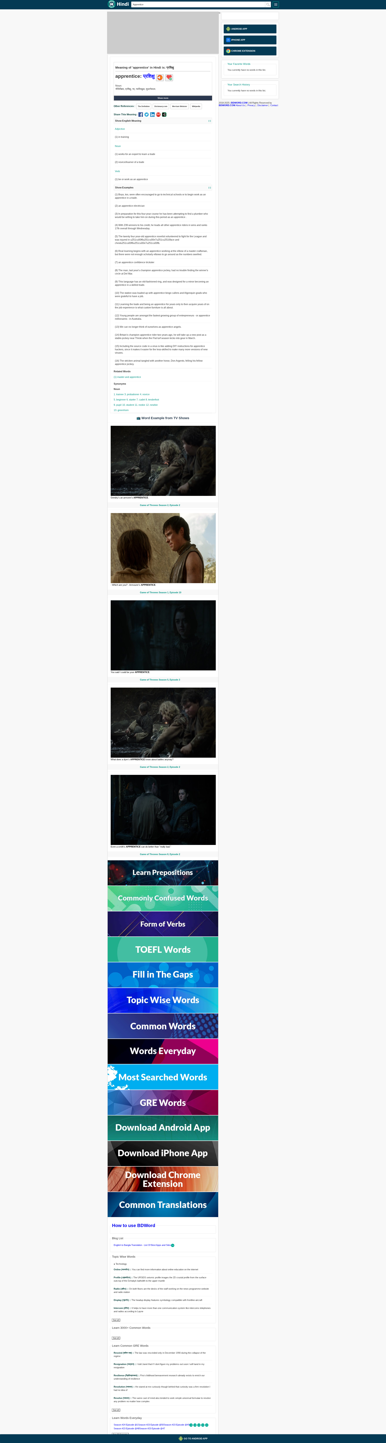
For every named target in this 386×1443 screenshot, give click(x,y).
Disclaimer (262, 105)
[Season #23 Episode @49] (199, 1426)
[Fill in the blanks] (163, 986)
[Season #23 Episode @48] (203, 1426)
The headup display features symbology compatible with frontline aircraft (158, 1300)
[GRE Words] (163, 1114)
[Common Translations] (163, 1216)
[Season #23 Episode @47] (206, 1426)
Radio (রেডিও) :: (121, 1288)
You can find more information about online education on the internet (156, 1269)
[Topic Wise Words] (163, 1012)
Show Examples (163, 187)
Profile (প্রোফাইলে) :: (123, 1277)
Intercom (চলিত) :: (123, 1308)
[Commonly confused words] (163, 910)
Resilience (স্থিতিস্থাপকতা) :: (127, 1375)
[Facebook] (141, 116)
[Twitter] (147, 116)
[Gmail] (159, 116)
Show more (163, 98)
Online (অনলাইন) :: (123, 1269)
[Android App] (163, 1139)
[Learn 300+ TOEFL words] (163, 961)
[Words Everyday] (163, 1063)
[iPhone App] (163, 1165)
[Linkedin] (153, 116)
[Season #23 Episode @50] (195, 1426)
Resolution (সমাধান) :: (124, 1386)
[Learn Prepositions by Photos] (163, 884)
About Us (240, 105)
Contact (274, 105)
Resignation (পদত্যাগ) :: (125, 1364)
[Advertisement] (162, 33)
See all (116, 1320)
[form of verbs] (163, 935)
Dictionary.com (160, 106)
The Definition (144, 106)
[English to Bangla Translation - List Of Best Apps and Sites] (172, 1246)
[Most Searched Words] (163, 1088)
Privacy (251, 105)
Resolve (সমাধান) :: (123, 1398)
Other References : (124, 106)
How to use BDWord (133, 1225)
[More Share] (164, 116)
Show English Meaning (163, 121)
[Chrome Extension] (163, 1190)
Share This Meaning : (126, 114)
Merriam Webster (179, 106)
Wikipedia (196, 106)
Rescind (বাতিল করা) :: (124, 1353)
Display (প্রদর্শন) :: (122, 1300)
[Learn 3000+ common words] (163, 1037)
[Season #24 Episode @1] (191, 1426)
